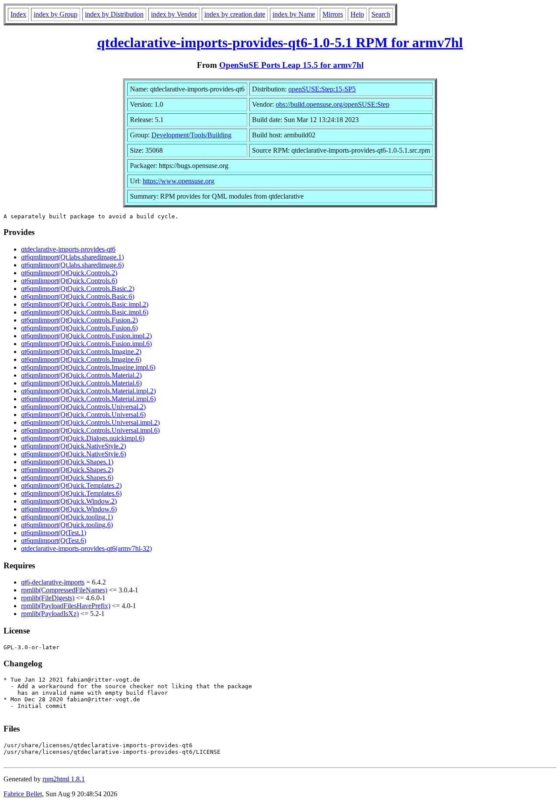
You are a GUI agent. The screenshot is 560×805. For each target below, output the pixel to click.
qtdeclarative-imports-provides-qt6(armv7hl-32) (86, 548)
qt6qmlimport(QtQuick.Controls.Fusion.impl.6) (86, 343)
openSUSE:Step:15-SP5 (322, 89)
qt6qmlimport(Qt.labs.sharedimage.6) (72, 265)
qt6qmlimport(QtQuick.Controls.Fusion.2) (79, 320)
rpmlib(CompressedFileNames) (64, 590)
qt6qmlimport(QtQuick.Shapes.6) (67, 477)
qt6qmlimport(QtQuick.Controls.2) (69, 272)
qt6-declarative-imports (52, 582)
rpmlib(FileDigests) (47, 598)
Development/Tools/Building (191, 135)
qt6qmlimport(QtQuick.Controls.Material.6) (81, 383)
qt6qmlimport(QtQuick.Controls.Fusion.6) (79, 328)
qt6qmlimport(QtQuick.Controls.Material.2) (81, 375)
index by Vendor (174, 14)
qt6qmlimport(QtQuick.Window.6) (69, 509)
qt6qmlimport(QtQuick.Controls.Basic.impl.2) (84, 304)
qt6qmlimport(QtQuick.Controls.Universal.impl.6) (90, 430)
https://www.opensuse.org (178, 181)
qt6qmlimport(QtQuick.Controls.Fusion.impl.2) (86, 336)
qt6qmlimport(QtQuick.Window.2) (69, 501)
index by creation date (234, 14)
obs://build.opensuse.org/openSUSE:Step (332, 104)
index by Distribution (114, 14)
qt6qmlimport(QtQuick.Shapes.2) (67, 469)
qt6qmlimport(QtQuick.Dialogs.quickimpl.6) (82, 438)
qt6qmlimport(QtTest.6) (53, 540)
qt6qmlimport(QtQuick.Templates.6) (71, 493)
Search (380, 14)
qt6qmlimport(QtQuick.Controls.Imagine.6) (81, 359)
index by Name (294, 14)
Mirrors (332, 14)
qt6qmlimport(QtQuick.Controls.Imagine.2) (81, 351)
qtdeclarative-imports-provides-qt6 (68, 249)
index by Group (55, 14)
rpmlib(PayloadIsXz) (50, 613)
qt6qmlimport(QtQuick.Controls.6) (69, 280)
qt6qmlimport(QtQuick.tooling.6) (67, 524)
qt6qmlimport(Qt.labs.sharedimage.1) (72, 257)
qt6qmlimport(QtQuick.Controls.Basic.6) (77, 296)
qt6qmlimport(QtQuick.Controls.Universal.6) (83, 414)
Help (357, 14)
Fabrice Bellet (23, 794)
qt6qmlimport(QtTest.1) (53, 532)
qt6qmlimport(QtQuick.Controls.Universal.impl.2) (90, 422)
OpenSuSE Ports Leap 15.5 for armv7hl (291, 65)
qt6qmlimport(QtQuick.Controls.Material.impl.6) (88, 398)
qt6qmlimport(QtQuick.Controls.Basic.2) (77, 288)
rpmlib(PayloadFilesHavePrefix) (65, 605)
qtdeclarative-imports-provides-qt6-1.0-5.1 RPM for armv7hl (280, 42)
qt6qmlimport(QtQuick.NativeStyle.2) (73, 446)
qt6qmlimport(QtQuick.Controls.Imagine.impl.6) (88, 367)
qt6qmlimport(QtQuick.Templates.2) (71, 485)
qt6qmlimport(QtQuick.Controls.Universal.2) (83, 406)
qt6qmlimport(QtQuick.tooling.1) (67, 517)
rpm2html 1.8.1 (63, 779)
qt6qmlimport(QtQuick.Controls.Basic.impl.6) (84, 312)
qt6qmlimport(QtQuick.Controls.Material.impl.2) (88, 391)
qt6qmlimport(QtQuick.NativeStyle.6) (73, 454)
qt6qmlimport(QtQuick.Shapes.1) (67, 462)
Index (18, 14)
